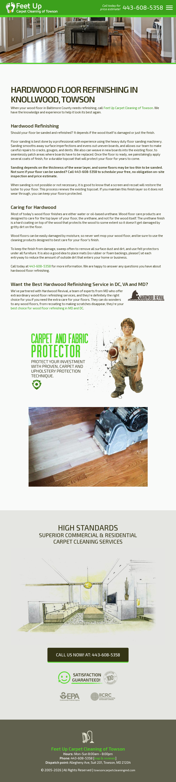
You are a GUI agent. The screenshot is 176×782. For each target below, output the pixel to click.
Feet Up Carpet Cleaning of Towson (128, 108)
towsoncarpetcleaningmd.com (114, 770)
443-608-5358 (40, 266)
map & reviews (104, 758)
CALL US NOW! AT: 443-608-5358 (88, 654)
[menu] (169, 7)
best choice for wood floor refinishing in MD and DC (47, 308)
